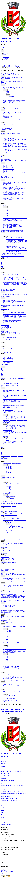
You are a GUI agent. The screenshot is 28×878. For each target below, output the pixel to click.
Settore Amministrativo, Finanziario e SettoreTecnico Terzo (14, 697)
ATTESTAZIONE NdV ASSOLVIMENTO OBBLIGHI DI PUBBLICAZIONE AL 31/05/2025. (17, 526)
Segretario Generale (5, 763)
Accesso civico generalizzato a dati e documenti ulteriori (15, 677)
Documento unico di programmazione (9, 504)
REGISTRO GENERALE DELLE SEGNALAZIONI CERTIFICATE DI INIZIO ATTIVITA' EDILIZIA (12, 598)
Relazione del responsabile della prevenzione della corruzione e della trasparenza (14, 652)
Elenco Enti (5, 322)
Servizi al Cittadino (7, 783)
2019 (7, 216)
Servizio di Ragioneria (8, 361)
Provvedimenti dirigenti (6, 352)
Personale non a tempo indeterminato (8, 177)
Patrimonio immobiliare (6, 508)
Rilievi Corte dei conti (8, 550)
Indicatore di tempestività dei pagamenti (11, 565)
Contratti (5, 403)
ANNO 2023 (9, 466)
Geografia (3, 819)
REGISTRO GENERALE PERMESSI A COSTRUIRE (13, 600)
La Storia (2, 817)
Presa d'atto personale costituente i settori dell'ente (14, 184)
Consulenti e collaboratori (6, 129)
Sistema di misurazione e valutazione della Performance (12, 305)
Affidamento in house (8, 397)
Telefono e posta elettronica (6, 128)
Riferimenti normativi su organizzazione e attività (13, 87)
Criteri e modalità (4, 458)
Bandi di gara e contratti (6, 365)
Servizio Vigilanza (7, 362)
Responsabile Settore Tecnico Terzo (11, 224)
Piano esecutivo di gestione (9, 300)
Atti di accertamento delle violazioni (11, 668)
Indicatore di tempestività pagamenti (8, 562)
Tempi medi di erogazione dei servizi (8, 555)
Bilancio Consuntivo (10, 496)
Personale (3, 154)
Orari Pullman (4, 807)
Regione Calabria (4, 1)
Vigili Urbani (3, 778)
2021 (7, 214)
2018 (2, 264)
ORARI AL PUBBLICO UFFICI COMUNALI (11, 771)
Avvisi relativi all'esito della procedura (11, 413)
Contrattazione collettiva (6, 159)
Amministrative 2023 (5, 796)
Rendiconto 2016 (9, 500)
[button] (5, 53)
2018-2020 (8, 489)
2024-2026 (8, 485)
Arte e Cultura (6, 815)
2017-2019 (8, 491)
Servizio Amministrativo (6, 768)
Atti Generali (9, 91)
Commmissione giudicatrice (9, 442)
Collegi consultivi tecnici (8, 392)
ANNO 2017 (9, 471)
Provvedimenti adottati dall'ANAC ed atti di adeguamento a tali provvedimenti (12, 667)
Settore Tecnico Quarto (8, 359)
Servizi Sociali (4, 803)
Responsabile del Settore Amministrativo (12, 225)
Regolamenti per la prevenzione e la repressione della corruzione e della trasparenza (14, 649)
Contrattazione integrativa (6, 158)
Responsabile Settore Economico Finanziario (12, 226)
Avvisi (2, 447)
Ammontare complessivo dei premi (8, 289)
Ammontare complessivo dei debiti (10, 567)
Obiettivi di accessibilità (8, 684)
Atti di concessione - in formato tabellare (12, 463)
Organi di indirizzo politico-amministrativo (10, 108)
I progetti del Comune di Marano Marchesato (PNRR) (12, 77)
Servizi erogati (4, 553)
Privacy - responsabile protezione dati (9, 700)
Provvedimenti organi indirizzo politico (9, 345)
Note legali (7, 869)
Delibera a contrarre (7, 430)
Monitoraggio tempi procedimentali (8, 332)
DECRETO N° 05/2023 (8, 169)
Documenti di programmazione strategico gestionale (14, 100)
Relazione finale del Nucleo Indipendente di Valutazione (15, 294)
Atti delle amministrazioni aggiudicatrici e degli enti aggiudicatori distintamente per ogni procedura (12, 386)
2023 (7, 212)
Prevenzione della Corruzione (7, 622)
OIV (2, 156)
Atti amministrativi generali (9, 88)
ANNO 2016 (9, 472)
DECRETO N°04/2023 (8, 167)
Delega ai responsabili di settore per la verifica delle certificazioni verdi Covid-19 (14, 221)
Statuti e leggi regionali (8, 102)
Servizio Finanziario (5, 773)
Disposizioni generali (5, 78)
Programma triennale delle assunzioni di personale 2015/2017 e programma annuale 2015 (14, 193)
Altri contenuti (4, 620)
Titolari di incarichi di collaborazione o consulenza (11, 133)
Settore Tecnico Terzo (8, 358)
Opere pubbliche (4, 570)
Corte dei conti (4, 547)
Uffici (3, 766)
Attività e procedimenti (5, 328)
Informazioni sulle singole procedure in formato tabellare (13, 378)
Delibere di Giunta (7, 349)
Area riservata (4, 870)
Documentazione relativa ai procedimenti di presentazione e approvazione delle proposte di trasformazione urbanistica (13, 596)
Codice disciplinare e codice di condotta (11, 101)
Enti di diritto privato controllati (7, 326)
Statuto (7, 92)
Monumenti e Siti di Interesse (7, 824)
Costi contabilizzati (5, 557)
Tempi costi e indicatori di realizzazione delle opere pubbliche (14, 581)
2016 (2, 377)
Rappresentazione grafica (6, 327)
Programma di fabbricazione (9, 605)
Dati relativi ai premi (5, 271)
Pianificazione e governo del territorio (9, 589)
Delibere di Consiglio (7, 348)
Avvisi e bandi (6, 422)
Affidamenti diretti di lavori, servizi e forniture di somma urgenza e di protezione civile (15, 399)
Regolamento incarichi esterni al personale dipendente (12, 256)
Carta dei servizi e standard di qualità (8, 558)
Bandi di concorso (4, 257)
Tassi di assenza (4, 176)
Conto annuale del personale (9, 197)
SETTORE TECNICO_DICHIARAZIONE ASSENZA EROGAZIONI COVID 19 (13, 710)
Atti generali (3, 83)
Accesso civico (4, 671)
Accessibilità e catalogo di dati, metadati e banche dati (12, 680)
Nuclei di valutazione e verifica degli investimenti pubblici (13, 574)
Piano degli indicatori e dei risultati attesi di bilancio (12, 503)
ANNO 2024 (9, 529)
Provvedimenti (4, 341)
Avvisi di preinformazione (8, 431)
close (2, 50)
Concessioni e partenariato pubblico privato (12, 401)
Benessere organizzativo (6, 269)
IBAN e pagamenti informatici (7, 569)
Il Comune (5, 756)
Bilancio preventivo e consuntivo (8, 477)
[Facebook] (3, 47)
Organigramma (6, 125)
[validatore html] (3, 876)
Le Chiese (3, 822)
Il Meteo (2, 812)
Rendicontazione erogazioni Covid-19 (9, 619)
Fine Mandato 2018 (7, 116)
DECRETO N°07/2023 (8, 165)
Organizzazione (4, 106)
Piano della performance (6, 296)
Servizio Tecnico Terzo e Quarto (7, 775)
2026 (7, 208)
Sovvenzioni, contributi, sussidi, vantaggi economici (12, 456)
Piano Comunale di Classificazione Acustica (10, 73)
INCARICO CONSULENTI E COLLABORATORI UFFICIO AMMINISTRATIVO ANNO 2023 (14, 142)
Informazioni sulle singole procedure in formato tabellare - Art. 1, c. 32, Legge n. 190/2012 (15, 382)
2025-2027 (8, 631)
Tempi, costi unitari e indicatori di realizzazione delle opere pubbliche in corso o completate (14, 586)
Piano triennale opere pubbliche (7, 573)
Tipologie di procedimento (6, 331)
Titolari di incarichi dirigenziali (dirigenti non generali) (12, 230)
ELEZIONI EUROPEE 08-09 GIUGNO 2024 (11, 800)
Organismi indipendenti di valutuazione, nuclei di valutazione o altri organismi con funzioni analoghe (14, 514)
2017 (2, 266)
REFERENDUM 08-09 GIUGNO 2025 (9, 798)
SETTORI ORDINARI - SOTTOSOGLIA (15, 416)
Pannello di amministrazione (7, 871)
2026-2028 (8, 630)
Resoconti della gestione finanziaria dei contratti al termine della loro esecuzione (14, 444)
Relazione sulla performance (7, 290)
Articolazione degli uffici (6, 121)
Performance (3, 267)
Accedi (4, 61)
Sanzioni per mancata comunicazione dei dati (10, 119)
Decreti (4, 205)
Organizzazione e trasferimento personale (12, 195)
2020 (7, 215)
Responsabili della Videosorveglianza (11, 227)
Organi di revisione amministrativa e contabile (10, 539)
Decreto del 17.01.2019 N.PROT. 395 (14, 237)
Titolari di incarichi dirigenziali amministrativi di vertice (12, 231)
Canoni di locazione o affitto (7, 510)
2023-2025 (8, 486)
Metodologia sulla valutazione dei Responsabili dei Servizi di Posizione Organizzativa (14, 302)
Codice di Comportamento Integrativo (9, 254)
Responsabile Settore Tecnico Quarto (11, 223)
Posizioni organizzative (5, 201)
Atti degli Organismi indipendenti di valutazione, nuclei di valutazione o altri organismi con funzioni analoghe (15, 519)
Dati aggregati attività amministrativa (8, 339)
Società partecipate (5, 325)
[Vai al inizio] (1, 716)
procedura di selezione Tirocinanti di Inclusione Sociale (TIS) (14, 259)
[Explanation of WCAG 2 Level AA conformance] (8, 876)
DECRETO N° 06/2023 (8, 170)
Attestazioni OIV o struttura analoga (8, 104)
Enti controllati (4, 306)
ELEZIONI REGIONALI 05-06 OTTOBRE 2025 (12, 791)
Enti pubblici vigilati (5, 309)
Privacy (2, 869)
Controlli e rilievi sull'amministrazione (9, 511)
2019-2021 (8, 488)
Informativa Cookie (15, 869)
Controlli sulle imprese (5, 364)
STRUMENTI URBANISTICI (7, 601)
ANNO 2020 (9, 467)
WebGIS (2, 810)
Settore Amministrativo (8, 357)
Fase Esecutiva (6, 402)
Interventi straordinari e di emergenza (11, 66)
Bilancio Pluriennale (7, 501)
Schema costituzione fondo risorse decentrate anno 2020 (15, 279)
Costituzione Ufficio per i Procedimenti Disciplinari (12, 253)
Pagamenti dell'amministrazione (7, 559)
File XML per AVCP (10, 695)
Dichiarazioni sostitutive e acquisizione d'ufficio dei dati (12, 333)
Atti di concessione (5, 459)
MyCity (3, 873)
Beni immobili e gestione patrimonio (8, 506)
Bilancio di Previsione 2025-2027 (13, 483)
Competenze (6, 117)
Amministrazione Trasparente (9, 65)
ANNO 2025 (9, 522)
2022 (7, 213)
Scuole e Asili (3, 789)
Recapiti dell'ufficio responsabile (10, 337)
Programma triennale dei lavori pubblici (14, 441)
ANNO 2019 (9, 468)
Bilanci (2, 474)
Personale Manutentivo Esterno (7, 780)
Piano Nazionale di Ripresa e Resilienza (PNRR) (11, 74)
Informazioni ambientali (6, 612)
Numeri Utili (3, 805)
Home (4, 64)
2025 (7, 209)
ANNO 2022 (11, 498)
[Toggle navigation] (2, 49)
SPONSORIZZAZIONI (11, 428)
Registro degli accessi (8, 678)
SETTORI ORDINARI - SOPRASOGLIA (15, 417)
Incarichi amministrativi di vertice (10, 235)
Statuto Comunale (4, 761)
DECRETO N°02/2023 (8, 166)
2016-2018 (8, 492)
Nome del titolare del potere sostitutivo (11, 685)
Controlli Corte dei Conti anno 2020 (8, 132)
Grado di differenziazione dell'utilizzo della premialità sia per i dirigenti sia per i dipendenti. (14, 275)
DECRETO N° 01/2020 (8, 171)
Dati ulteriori (3, 688)
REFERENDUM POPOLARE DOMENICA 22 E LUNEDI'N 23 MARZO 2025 (12, 786)
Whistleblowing (4, 701)
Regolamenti (8, 93)
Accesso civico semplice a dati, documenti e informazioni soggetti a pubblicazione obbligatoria (14, 675)
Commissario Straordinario (6, 759)
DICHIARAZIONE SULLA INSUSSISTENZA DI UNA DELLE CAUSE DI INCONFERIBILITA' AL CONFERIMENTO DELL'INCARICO (14, 314)
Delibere (10, 97)
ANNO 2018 (9, 470)
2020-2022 (8, 487)
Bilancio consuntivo (7, 493)
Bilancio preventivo (7, 481)
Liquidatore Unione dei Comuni (7, 152)
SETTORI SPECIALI (11, 418)
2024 (7, 210)
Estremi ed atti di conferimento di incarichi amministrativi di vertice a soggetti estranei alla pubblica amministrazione (16, 245)
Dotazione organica (5, 178)
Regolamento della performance (15, 98)
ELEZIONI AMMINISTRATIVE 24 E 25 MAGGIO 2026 (13, 793)
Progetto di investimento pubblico (10, 394)
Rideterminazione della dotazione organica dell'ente (14, 194)
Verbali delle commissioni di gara (10, 407)
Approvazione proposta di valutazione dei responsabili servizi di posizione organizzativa (15, 218)
